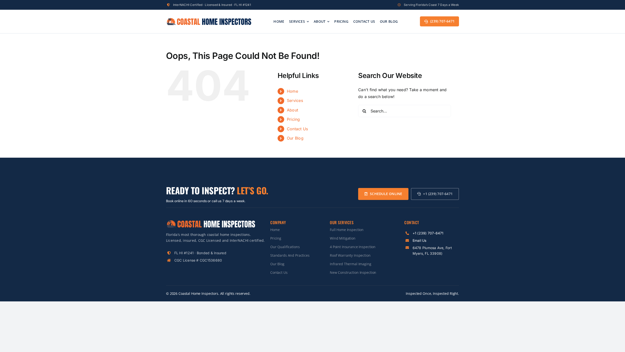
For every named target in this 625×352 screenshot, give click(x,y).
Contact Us (297, 128)
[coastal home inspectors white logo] (210, 221)
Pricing (293, 119)
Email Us (420, 240)
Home (292, 91)
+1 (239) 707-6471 (428, 233)
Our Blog (295, 138)
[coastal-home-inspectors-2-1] (208, 19)
